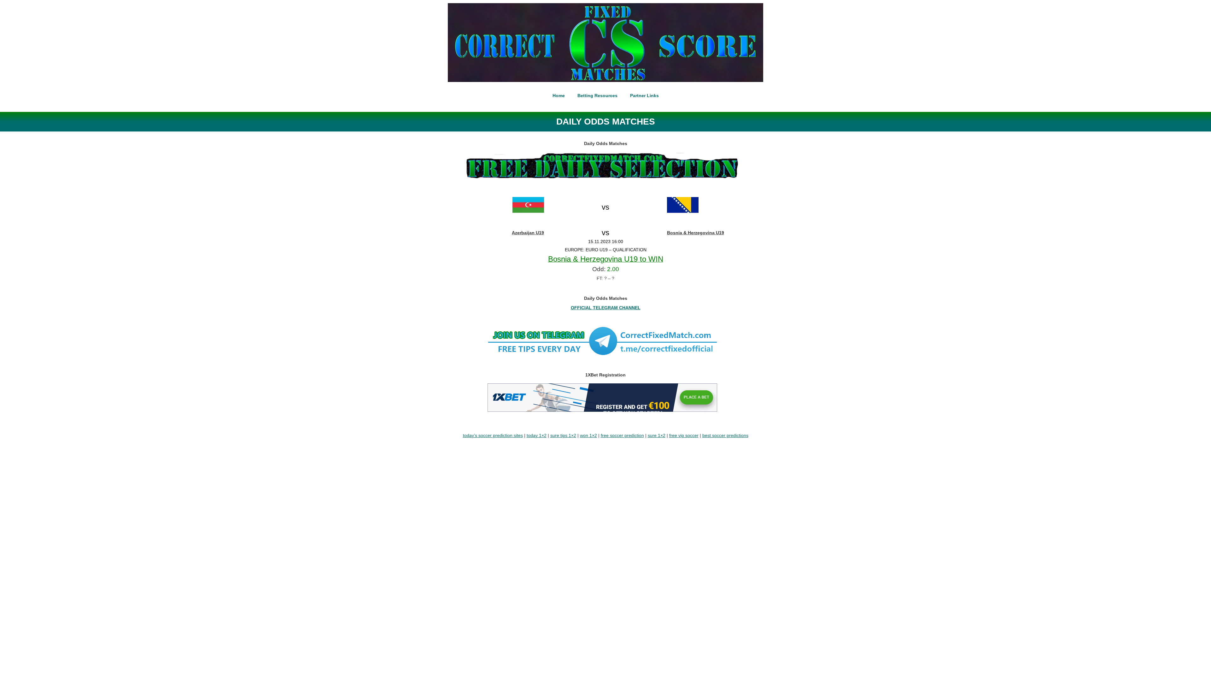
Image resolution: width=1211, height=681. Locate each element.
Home (559, 95)
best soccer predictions (725, 435)
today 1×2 (537, 435)
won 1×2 (588, 435)
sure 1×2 (656, 435)
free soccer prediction (622, 435)
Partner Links (644, 95)
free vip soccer (684, 435)
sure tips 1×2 (563, 435)
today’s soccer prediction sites (493, 435)
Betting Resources (597, 95)
